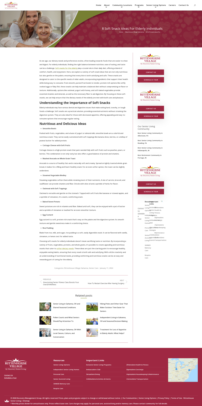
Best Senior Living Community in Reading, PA (150, 141)
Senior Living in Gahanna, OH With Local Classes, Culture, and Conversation (67, 333)
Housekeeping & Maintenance (159, 229)
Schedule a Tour (10, 378)
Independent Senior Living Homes (66, 369)
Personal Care (58, 374)
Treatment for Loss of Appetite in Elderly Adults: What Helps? (113, 331)
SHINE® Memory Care (61, 384)
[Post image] (45, 307)
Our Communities (130, 398)
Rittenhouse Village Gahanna (76, 268)
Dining (153, 228)
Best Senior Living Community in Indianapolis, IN (150, 149)
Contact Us (8, 375)
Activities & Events (154, 237)
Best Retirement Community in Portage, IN (149, 156)
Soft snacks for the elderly (66, 68)
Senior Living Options (61, 365)
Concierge (158, 218)
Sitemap (26, 401)
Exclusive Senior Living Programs (153, 211)
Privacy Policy (163, 398)
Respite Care (148, 256)
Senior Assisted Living (61, 379)
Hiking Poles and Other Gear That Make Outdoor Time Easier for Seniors (114, 307)
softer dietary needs (65, 248)
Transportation (160, 238)
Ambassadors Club (93, 369)
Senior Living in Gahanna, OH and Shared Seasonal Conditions (66, 306)
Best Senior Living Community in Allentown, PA (150, 134)
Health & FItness (158, 210)
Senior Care (93, 268)
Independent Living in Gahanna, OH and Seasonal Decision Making (113, 319)
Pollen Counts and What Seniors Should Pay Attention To (66, 319)
